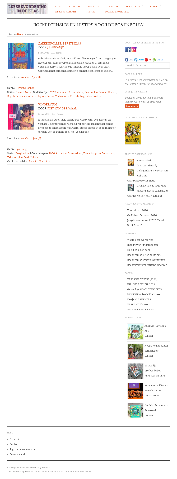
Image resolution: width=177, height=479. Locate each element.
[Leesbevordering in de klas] (27, 8)
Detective (21, 88)
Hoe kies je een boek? (139, 250)
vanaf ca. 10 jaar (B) (31, 77)
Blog (58, 6)
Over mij (14, 439)
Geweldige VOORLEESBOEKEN (144, 289)
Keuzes (112, 92)
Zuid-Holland (31, 157)
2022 (53, 92)
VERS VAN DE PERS (155, 375)
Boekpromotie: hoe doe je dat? (144, 255)
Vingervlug (47, 104)
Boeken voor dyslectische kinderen (147, 265)
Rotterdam (108, 153)
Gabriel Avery (23, 92)
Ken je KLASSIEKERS (139, 299)
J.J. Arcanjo (55, 47)
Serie (34, 96)
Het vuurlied (144, 160)
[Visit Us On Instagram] (134, 49)
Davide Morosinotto (144, 180)
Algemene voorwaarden (23, 449)
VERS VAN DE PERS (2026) (142, 279)
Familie (103, 92)
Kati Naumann (154, 195)
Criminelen (91, 92)
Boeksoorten (133, 6)
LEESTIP (149, 336)
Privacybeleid (17, 454)
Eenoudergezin (92, 153)
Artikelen (74, 6)
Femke (59, 53)
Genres (154, 6)
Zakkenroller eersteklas (59, 43)
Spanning (21, 149)
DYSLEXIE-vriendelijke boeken (144, 294)
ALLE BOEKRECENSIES (140, 309)
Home (20, 34)
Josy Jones (139, 195)
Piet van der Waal (62, 108)
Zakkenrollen (93, 96)
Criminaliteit (76, 92)
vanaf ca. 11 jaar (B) (31, 138)
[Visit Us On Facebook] (128, 49)
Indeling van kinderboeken (142, 244)
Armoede (62, 92)
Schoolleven (23, 96)
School (31, 88)
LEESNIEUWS (152, 395)
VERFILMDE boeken (138, 304)
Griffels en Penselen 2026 (142, 215)
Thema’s (90, 12)
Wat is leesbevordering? (140, 239)
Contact (14, 444)
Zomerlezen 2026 (137, 210)
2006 (52, 153)
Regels (11, 96)
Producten (93, 6)
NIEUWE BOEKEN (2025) (141, 284)
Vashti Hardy (150, 165)
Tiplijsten (112, 6)
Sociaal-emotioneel (117, 12)
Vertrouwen (62, 96)
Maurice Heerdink (39, 161)
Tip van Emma (46, 96)
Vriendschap (77, 96)
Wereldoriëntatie (65, 12)
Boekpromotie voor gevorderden (146, 260)
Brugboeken (23, 153)
